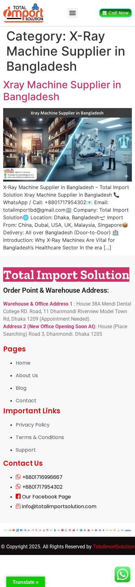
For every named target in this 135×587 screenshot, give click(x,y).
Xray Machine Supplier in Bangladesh (62, 91)
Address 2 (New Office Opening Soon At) (49, 326)
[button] (73, 13)
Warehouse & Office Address (36, 304)
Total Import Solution (66, 274)
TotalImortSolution (113, 547)
